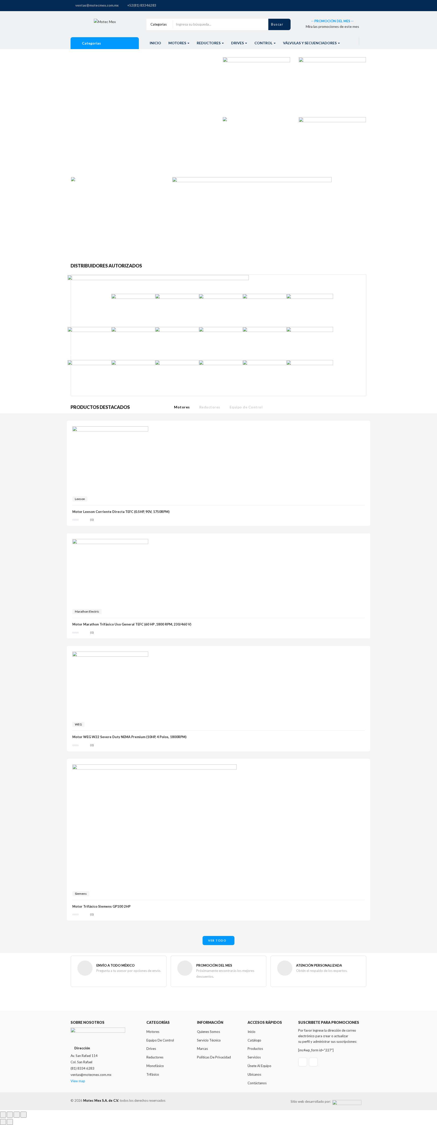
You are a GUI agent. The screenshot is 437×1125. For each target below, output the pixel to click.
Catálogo (254, 1040)
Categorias (158, 24)
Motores (177, 43)
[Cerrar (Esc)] (23, 1115)
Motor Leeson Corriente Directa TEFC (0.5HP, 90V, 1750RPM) (120, 512)
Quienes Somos (208, 1032)
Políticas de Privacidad (214, 1057)
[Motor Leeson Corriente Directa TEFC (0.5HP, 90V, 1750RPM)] (110, 429)
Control (263, 43)
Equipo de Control (246, 407)
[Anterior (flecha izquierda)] (3, 1122)
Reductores (209, 43)
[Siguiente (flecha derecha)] (10, 1122)
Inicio (155, 43)
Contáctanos (257, 1083)
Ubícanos (254, 1074)
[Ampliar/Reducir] (3, 1115)
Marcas (202, 1049)
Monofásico (155, 1066)
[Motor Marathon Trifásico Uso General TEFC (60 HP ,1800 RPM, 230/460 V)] (110, 542)
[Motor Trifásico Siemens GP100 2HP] (154, 767)
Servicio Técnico (209, 1040)
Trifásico (152, 1074)
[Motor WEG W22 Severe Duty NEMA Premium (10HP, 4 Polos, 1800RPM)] (110, 654)
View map (78, 1081)
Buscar (278, 24)
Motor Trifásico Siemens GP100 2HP (101, 906)
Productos (255, 1049)
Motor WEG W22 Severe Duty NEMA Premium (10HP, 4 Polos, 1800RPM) (129, 737)
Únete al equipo (259, 1066)
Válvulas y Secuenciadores (310, 43)
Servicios (254, 1057)
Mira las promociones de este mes (332, 26)
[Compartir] (17, 1115)
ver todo (217, 940)
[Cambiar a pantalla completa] (10, 1115)
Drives (238, 43)
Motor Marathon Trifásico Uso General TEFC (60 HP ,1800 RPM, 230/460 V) (131, 624)
